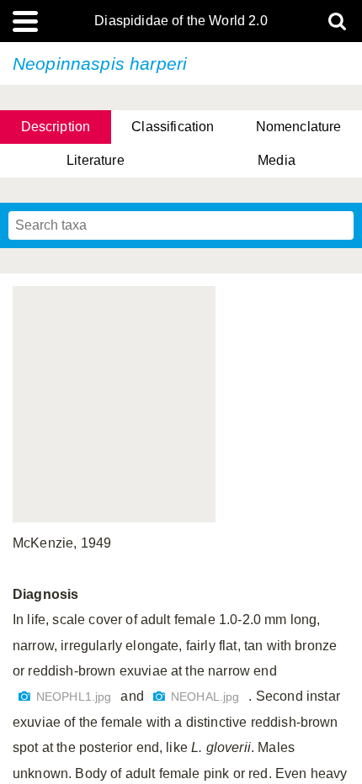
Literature (96, 160)
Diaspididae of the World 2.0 (180, 21)
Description (56, 126)
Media (276, 160)
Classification (172, 126)
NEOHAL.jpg (207, 697)
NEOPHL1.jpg (75, 697)
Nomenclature (299, 126)
